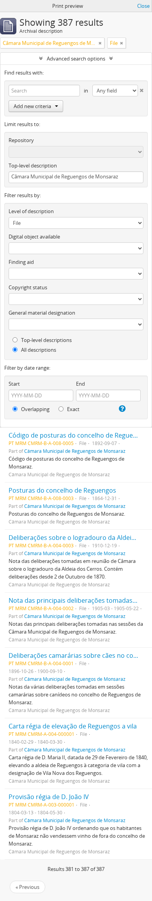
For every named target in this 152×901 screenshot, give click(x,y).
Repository (21, 140)
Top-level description (33, 165)
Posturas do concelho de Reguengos (62, 490)
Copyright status (28, 287)
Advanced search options (76, 58)
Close (143, 5)
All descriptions (38, 349)
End (80, 383)
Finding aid (21, 261)
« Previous (27, 886)
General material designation (42, 312)
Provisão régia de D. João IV (49, 796)
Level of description (31, 211)
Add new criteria (32, 106)
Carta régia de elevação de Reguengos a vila (73, 726)
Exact (73, 409)
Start (14, 383)
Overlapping (34, 409)
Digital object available (34, 236)
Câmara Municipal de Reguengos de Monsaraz (74, 451)
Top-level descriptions (46, 340)
